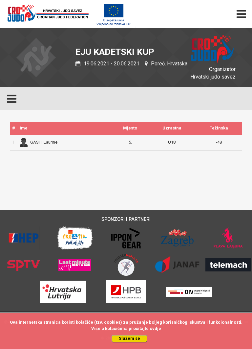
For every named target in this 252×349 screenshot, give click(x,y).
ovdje (155, 328)
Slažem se (129, 338)
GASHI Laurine (43, 142)
